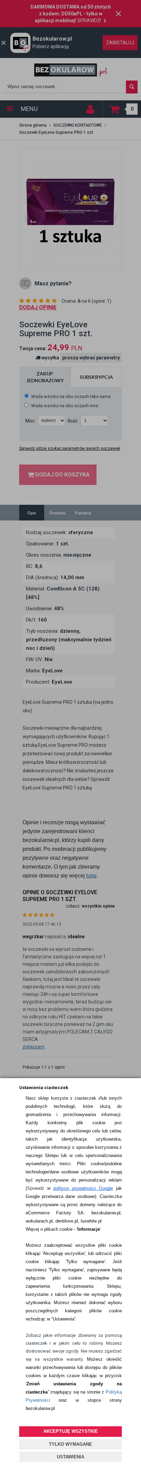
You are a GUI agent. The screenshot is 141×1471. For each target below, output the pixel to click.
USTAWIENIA (70, 1456)
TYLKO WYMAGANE (70, 1444)
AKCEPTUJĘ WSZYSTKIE (70, 1431)
